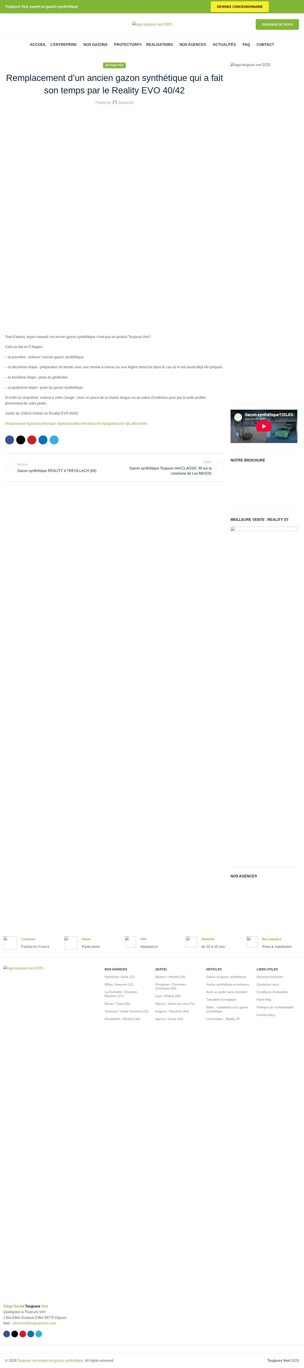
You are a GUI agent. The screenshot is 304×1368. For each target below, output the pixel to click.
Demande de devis (277, 24)
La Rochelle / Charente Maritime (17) (121, 994)
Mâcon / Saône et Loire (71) (175, 1003)
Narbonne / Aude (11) (120, 977)
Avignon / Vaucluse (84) (172, 1011)
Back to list (114, 467)
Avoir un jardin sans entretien (226, 992)
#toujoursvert (15, 423)
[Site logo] (152, 24)
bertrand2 (126, 103)
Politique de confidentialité (275, 1007)
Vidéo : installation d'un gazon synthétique (227, 1009)
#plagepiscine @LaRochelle (124, 423)
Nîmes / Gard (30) (117, 1003)
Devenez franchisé (270, 977)
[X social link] (281, 7)
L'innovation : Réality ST (223, 1019)
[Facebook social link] (275, 7)
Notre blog (264, 999)
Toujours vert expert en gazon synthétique (50, 1360)
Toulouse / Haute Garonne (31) (126, 1011)
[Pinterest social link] (286, 7)
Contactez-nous (268, 984)
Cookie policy (266, 1015)
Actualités (114, 65)
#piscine (95, 423)
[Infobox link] (26, 943)
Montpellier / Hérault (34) (122, 1019)
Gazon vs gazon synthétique (226, 977)
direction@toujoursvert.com (34, 1323)
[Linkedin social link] (291, 7)
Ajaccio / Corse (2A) (169, 1019)
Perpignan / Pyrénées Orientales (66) (170, 986)
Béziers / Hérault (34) (170, 977)
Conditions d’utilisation (272, 992)
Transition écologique (221, 999)
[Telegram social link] (296, 7)
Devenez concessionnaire (240, 6)
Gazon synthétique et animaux (227, 984)
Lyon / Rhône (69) (168, 996)
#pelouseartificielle (72, 423)
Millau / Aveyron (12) (119, 984)
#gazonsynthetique (41, 423)
